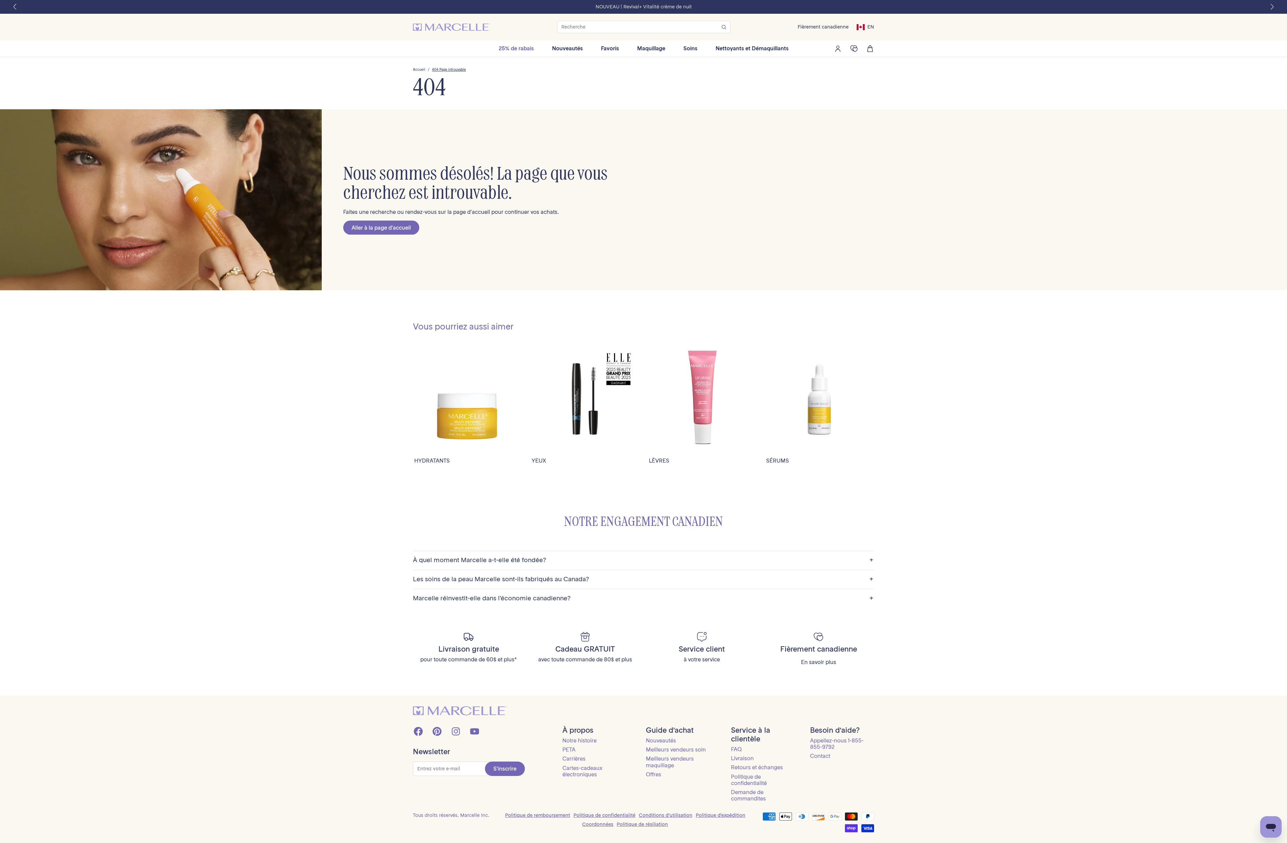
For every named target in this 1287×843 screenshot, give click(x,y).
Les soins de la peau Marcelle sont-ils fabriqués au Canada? (643, 579)
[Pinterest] (437, 731)
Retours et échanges (757, 767)
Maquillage (651, 48)
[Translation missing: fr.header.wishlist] (854, 49)
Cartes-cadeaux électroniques (582, 771)
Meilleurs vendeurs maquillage (670, 761)
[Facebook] (418, 731)
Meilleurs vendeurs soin (676, 749)
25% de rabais (516, 48)
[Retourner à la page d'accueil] (460, 710)
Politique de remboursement (537, 815)
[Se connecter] (838, 49)
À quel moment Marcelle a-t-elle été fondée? (643, 560)
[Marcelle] (451, 27)
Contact (820, 755)
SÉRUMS (777, 461)
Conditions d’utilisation (665, 815)
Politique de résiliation (642, 824)
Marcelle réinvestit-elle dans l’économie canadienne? (643, 598)
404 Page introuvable (449, 70)
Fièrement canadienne (823, 27)
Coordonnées (597, 824)
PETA (568, 749)
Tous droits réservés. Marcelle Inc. (451, 815)
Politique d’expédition (720, 815)
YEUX (539, 461)
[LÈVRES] (702, 399)
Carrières (574, 758)
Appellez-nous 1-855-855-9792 (837, 743)
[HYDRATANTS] (467, 399)
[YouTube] (474, 731)
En (870, 27)
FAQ (736, 749)
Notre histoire (579, 740)
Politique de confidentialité (749, 779)
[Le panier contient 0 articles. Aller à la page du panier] (870, 49)
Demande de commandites (748, 795)
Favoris (610, 48)
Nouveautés (567, 48)
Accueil (419, 70)
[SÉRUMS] (819, 399)
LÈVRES (659, 461)
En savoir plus (818, 662)
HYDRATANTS (432, 461)
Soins (690, 48)
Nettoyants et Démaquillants (752, 48)
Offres (653, 774)
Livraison (742, 758)
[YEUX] (584, 399)
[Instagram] (455, 731)
